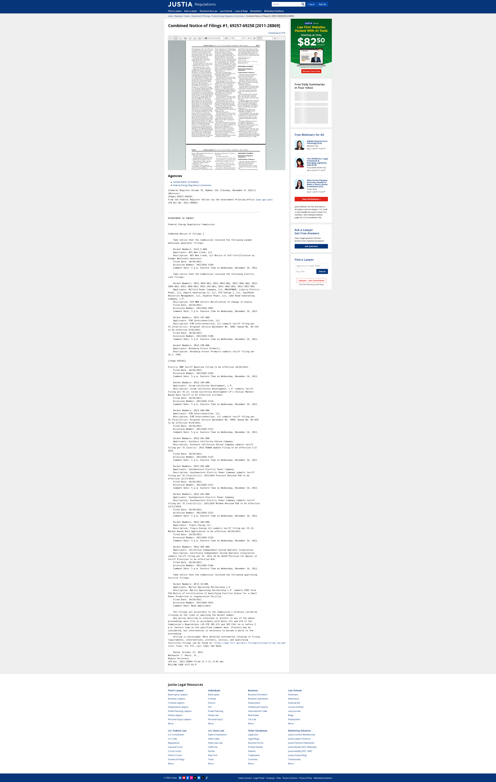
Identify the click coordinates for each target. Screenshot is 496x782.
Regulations (174, 742)
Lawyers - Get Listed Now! (311, 280)
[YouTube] (183, 777)
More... (171, 723)
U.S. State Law (216, 730)
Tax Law (252, 719)
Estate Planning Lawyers (180, 711)
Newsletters (256, 11)
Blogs (291, 715)
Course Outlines (296, 707)
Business (253, 690)
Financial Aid (294, 702)
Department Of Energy (201, 16)
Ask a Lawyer (191, 11)
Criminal (212, 698)
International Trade (257, 711)
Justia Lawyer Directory (299, 738)
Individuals (214, 690)
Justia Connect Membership (301, 734)
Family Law (213, 715)
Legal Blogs (253, 738)
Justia (170, 16)
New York (212, 755)
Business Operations (258, 698)
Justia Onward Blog (297, 755)
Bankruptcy (213, 694)
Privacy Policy (305, 778)
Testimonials (294, 759)
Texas (211, 759)
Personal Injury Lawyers (179, 719)
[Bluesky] (198, 777)
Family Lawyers (175, 715)
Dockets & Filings (176, 759)
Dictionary (293, 694)
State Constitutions (217, 734)
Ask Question (311, 246)
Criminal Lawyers (176, 702)
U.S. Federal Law (177, 730)
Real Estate (253, 715)
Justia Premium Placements (301, 742)
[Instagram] (191, 777)
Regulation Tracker (182, 16)
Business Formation (257, 694)
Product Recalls (255, 747)
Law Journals (294, 711)
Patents (251, 751)
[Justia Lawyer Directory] (206, 777)
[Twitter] (202, 777)
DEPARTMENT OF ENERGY (186, 182)
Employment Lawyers (178, 707)
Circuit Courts (174, 751)
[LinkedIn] (180, 777)
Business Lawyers (176, 698)
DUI (210, 707)
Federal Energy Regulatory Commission (228, 16)
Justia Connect (245, 778)
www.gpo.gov (264, 199)
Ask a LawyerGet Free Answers (307, 231)
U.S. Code (172, 738)
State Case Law (215, 742)
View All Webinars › (311, 199)
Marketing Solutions (274, 11)
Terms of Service (290, 778)
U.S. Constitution (176, 734)
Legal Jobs (253, 734)
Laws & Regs (241, 11)
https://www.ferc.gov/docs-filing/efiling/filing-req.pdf (250, 643)
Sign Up (322, 4)
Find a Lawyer (175, 11)
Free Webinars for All (309, 134)
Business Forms (255, 742)
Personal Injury (215, 719)
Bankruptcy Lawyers (178, 694)
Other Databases (257, 730)
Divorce (211, 702)
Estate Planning (215, 711)
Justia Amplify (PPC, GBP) (300, 751)
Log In (312, 4)
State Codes (213, 738)
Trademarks (254, 755)
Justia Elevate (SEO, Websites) (302, 747)
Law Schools (226, 11)
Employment (254, 702)
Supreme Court (175, 747)
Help (278, 778)
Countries (253, 759)
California (212, 747)
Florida (211, 751)
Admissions (293, 698)
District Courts (175, 755)
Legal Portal (258, 778)
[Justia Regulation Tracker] (180, 4)
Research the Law (208, 11)
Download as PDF (276, 33)
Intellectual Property (258, 707)
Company (270, 778)
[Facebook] (187, 777)
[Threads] (195, 777)
